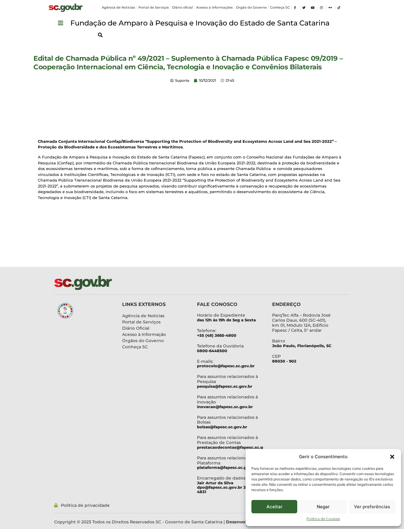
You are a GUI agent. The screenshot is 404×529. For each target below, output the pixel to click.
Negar (323, 506)
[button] (392, 457)
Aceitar (274, 506)
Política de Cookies (323, 519)
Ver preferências (372, 506)
